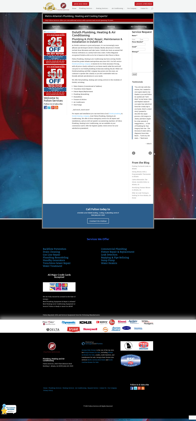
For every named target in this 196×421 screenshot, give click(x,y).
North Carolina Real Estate (96, 360)
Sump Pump (108, 260)
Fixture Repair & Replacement (117, 251)
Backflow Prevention (54, 248)
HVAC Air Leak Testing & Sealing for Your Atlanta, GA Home (141, 195)
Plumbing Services (85, 8)
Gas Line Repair (51, 254)
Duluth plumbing (115, 114)
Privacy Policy (48, 390)
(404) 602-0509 (80, 4)
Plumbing (83, 26)
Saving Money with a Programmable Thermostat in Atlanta (141, 174)
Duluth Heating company (80, 116)
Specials (56, 26)
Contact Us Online (98, 221)
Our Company (131, 8)
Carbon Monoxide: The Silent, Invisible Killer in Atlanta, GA (140, 182)
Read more (144, 138)
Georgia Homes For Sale (92, 352)
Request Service (93, 388)
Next (150, 153)
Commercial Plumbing (114, 248)
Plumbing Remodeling (55, 257)
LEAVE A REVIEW (144, 4)
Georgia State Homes (89, 350)
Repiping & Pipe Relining (115, 257)
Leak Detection (109, 254)
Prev (133, 153)
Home (74, 8)
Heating (111, 26)
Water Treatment (52, 266)
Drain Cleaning (51, 251)
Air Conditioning (117, 8)
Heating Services (102, 8)
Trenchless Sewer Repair (57, 263)
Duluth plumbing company (81, 64)
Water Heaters (109, 263)
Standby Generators (54, 260)
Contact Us (144, 8)
